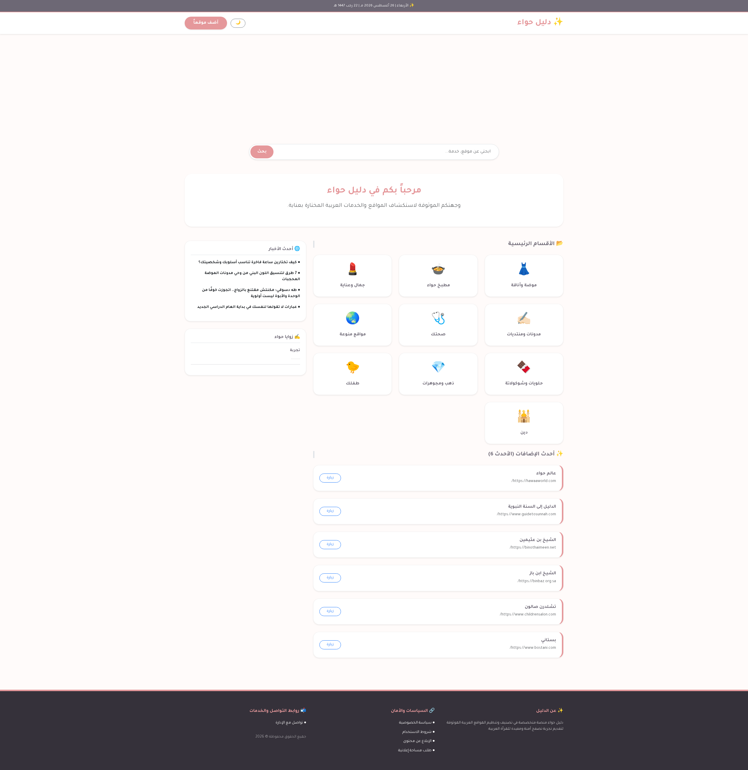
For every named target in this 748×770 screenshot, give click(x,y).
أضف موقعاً (205, 23)
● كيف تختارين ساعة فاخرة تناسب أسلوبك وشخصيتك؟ (249, 263)
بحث (261, 152)
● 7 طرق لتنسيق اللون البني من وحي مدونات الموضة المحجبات (252, 276)
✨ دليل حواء (540, 23)
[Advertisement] (374, 82)
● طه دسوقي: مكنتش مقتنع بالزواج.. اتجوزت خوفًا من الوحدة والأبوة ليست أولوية (251, 293)
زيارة (330, 478)
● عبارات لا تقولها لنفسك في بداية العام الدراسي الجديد (248, 307)
